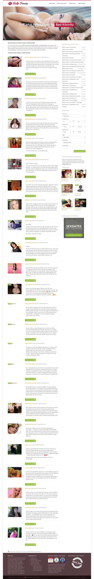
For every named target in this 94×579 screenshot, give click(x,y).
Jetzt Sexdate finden (80, 151)
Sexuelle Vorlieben (35, 562)
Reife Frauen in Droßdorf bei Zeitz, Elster (74, 88)
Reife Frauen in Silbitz (74, 49)
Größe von (65, 124)
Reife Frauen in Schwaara (74, 75)
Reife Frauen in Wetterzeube (71, 64)
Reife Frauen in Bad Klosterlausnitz (74, 96)
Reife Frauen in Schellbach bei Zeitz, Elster (74, 71)
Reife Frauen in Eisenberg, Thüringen (74, 77)
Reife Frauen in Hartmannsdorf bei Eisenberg (74, 54)
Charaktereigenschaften (36, 560)
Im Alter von (65, 119)
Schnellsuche (33, 558)
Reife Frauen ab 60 (37, 569)
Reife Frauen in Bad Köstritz (34, 551)
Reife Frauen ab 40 (37, 566)
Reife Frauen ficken (35, 563)
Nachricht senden (30, 74)
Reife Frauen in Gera (72, 68)
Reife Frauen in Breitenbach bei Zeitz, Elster (74, 66)
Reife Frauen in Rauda (74, 58)
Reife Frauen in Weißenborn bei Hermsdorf (74, 80)
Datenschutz (77, 577)
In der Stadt (65, 145)
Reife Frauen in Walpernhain (74, 94)
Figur (63, 135)
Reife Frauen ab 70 (37, 570)
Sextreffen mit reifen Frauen (18, 559)
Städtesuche (72, 3)
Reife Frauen (52, 3)
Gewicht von (65, 129)
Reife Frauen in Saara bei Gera (74, 83)
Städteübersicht (34, 559)
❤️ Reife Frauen (11, 551)
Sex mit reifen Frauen (35, 565)
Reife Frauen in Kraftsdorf (71, 73)
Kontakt (71, 577)
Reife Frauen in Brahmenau (74, 98)
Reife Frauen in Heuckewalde (74, 100)
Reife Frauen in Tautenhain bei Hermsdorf (74, 62)
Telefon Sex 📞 (81, 3)
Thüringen (25, 551)
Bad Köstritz (45, 57)
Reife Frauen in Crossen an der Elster (74, 60)
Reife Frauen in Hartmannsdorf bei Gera (74, 52)
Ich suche (64, 114)
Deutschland (18, 551)
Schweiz (9, 562)
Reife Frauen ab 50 (37, 567)
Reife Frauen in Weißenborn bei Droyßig (74, 105)
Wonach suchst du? (61, 3)
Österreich (16, 560)
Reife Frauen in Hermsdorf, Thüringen (74, 103)
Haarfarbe (65, 140)
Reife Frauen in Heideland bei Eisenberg (74, 91)
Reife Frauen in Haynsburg (74, 85)
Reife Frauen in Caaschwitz (74, 47)
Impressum (83, 577)
